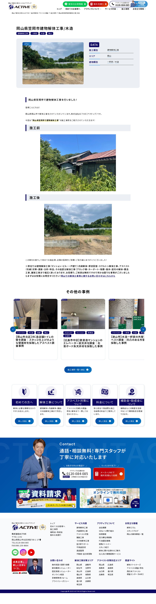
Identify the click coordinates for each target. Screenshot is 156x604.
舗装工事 (80, 537)
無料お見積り (55, 535)
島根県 (79, 577)
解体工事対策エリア (84, 560)
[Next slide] (143, 329)
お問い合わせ (56, 560)
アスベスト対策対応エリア (109, 560)
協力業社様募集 (105, 537)
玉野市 (88, 568)
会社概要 (102, 527)
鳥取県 (88, 574)
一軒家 (110, 61)
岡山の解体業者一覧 (135, 534)
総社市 (79, 568)
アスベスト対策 (82, 534)
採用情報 (102, 534)
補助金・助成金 (56, 532)
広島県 (88, 571)
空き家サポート (83, 544)
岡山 (109, 55)
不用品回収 (81, 547)
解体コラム (131, 527)
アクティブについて (106, 523)
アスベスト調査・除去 (135, 568)
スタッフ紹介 (104, 547)
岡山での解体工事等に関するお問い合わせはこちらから (88, 275)
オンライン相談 (58, 574)
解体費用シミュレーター (61, 568)
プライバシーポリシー (60, 581)
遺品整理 (80, 550)
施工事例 (125, 8)
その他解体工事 (83, 540)
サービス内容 (81, 523)
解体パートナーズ (134, 564)
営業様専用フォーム (60, 577)
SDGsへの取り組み (106, 530)
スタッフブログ (132, 530)
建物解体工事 (113, 49)
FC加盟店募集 (104, 540)
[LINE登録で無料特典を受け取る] (46, 498)
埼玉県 (79, 584)
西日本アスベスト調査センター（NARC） (135, 572)
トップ (59, 8)
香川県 (79, 581)
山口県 (88, 577)
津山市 (79, 571)
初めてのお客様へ (72, 8)
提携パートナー (105, 544)
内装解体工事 (82, 530)
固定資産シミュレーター (61, 571)
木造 (117, 61)
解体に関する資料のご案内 (109, 550)
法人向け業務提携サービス (110, 553)
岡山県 (79, 564)
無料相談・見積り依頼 (60, 564)
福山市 (79, 574)
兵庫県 (88, 581)
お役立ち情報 (131, 523)
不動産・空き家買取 (84, 553)
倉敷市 (88, 564)
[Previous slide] (13, 329)
